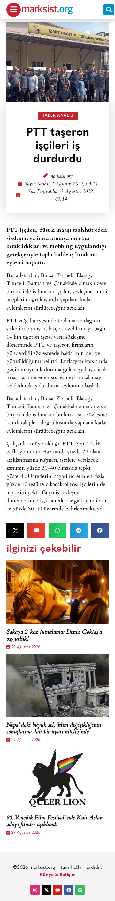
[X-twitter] (46, 890)
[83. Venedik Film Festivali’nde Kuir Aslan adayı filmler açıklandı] (57, 778)
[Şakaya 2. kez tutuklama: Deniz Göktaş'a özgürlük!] (57, 592)
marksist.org (61, 176)
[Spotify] (80, 890)
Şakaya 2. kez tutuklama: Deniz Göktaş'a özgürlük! (54, 636)
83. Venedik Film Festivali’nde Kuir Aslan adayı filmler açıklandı (54, 822)
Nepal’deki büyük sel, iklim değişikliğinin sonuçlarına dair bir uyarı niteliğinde (53, 729)
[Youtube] (57, 890)
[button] (108, 9)
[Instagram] (35, 890)
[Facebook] (68, 890)
